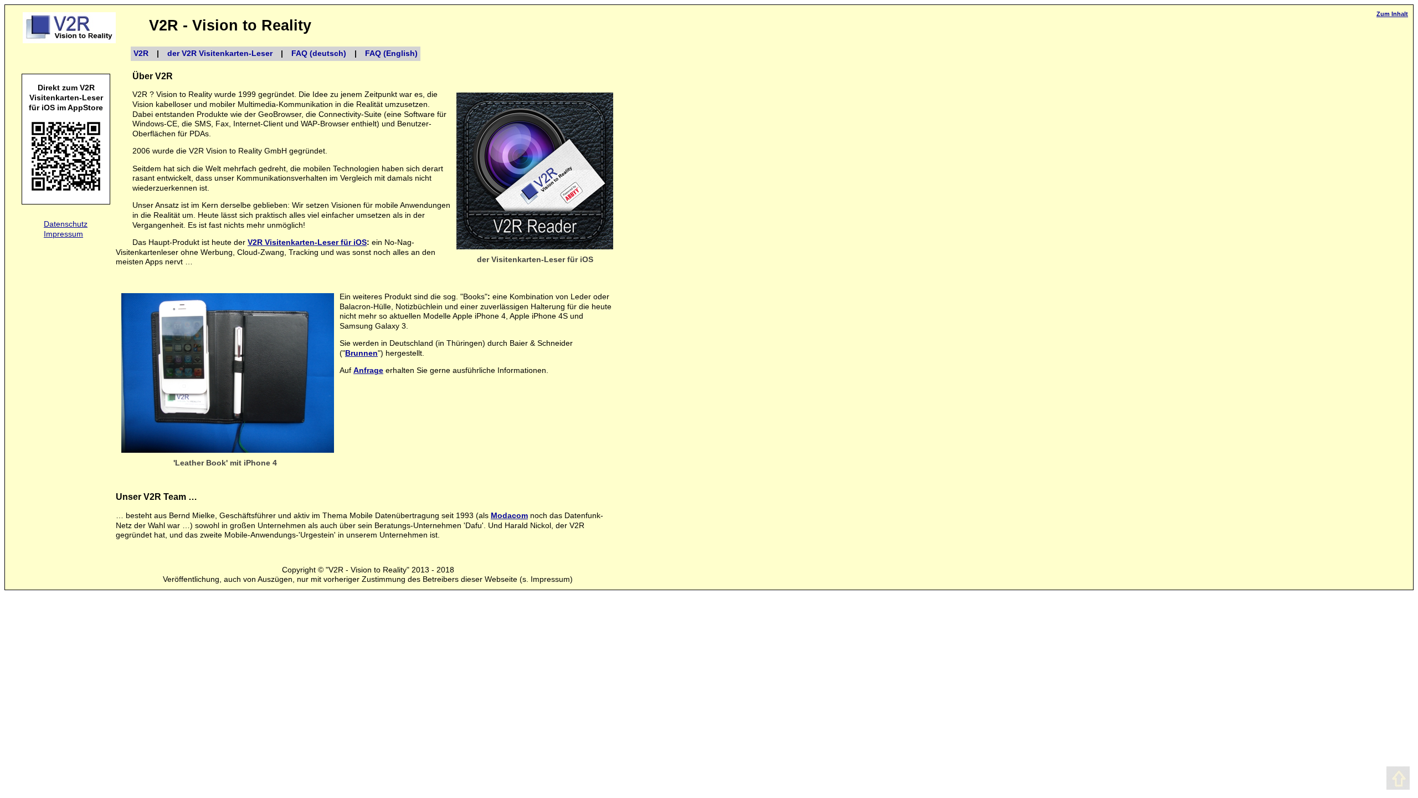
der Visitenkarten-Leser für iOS (535, 259)
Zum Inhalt (1392, 14)
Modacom (509, 515)
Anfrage (368, 370)
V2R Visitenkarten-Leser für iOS (307, 242)
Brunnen (361, 353)
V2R (140, 53)
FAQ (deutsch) (318, 53)
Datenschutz (66, 224)
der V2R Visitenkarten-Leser (220, 53)
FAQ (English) (391, 53)
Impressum (63, 234)
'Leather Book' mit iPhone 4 (225, 463)
